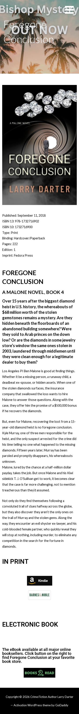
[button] (72, 12)
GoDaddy (61, 705)
